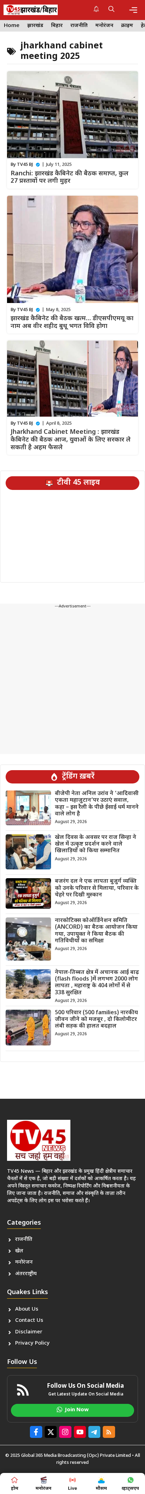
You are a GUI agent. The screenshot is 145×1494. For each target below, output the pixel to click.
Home (11, 25)
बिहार (57, 25)
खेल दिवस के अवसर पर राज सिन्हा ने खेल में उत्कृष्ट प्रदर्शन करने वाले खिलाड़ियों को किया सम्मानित (95, 844)
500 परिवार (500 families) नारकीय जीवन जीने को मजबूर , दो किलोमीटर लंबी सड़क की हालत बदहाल (96, 1019)
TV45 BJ (25, 165)
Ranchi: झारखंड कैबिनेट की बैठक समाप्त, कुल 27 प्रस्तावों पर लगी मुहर (69, 178)
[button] (111, 10)
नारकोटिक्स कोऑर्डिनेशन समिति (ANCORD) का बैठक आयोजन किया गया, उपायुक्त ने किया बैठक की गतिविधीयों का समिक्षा (96, 931)
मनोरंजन (104, 25)
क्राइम (127, 25)
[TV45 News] (31, 10)
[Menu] (133, 10)
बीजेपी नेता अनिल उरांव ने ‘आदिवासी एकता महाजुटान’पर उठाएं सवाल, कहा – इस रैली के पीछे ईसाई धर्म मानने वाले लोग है (97, 804)
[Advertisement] (72, 682)
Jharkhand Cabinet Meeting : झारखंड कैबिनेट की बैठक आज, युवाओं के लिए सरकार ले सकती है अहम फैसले (71, 439)
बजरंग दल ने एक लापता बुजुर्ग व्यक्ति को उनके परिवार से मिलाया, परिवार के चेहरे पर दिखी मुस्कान (97, 888)
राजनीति (79, 25)
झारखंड (35, 25)
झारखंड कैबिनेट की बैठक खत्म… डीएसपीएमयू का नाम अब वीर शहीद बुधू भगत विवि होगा (72, 322)
